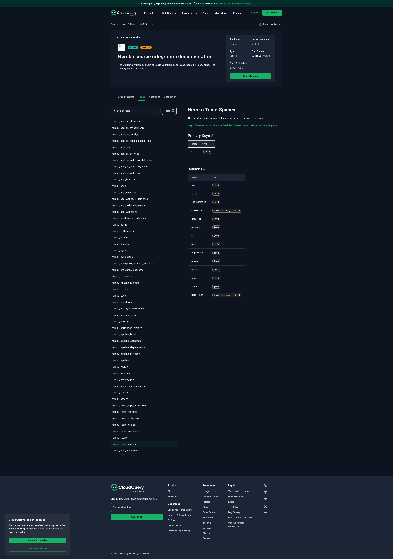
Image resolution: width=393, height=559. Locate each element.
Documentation (211, 496)
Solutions (167, 13)
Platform (172, 496)
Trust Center (235, 507)
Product (148, 13)
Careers (207, 528)
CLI (169, 491)
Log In (254, 12)
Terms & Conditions (238, 491)
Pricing (237, 13)
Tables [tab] (141, 97)
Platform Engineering (179, 530)
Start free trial (272, 12)
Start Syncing (250, 76)
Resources (188, 13)
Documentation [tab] (126, 97)
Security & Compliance (179, 515)
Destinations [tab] (171, 97)
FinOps (171, 520)
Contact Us (209, 538)
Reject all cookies (37, 548)
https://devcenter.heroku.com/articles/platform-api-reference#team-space (232, 125)
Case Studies (210, 512)
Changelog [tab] (154, 97)
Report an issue (271, 24)
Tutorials (208, 523)
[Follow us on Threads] (265, 507)
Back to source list (130, 37)
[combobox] (147, 24)
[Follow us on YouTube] (265, 500)
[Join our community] (265, 513)
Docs (205, 13)
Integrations (221, 13)
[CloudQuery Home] (124, 13)
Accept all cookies (37, 540)
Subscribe (136, 517)
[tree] (144, 286)
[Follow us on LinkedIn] (265, 493)
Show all (267, 56)
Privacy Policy (235, 496)
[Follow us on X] (265, 486)
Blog (205, 507)
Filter (167, 111)
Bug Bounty (234, 512)
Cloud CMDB (174, 525)
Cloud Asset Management (181, 510)
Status (206, 533)
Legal (231, 502)
